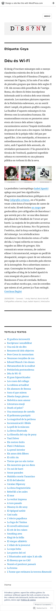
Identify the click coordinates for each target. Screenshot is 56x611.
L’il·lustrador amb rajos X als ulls (24, 556)
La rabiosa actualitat (18, 385)
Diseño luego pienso (18, 396)
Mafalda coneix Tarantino (21, 476)
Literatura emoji (16, 404)
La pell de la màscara (18, 427)
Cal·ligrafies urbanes (13, 301)
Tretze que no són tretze (20, 461)
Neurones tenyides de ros (20, 358)
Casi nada (12, 514)
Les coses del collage (18, 381)
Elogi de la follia (15, 537)
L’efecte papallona (17, 518)
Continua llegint (13, 291)
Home (7, 584)
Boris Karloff (43, 298)
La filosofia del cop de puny (21, 434)
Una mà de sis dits (17, 346)
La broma (12, 568)
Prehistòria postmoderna (20, 369)
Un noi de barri (15, 468)
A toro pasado (14, 503)
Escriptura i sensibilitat (19, 343)
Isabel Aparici (41, 188)
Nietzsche (45, 301)
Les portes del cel (16, 552)
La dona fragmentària (18, 488)
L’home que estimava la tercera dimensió (29, 571)
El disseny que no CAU (19, 560)
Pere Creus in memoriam (20, 354)
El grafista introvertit (18, 339)
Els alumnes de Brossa (19, 388)
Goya (25, 301)
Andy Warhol (31, 298)
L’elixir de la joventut (18, 545)
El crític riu (13, 457)
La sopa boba (14, 549)
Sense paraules (15, 472)
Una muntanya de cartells (21, 411)
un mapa (36, 207)
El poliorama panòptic (19, 415)
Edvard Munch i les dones (21, 362)
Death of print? (15, 407)
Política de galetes (28, 600)
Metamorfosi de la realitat (21, 366)
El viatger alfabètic (17, 541)
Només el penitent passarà (21, 564)
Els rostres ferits (16, 442)
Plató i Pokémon (16, 446)
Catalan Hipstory (16, 484)
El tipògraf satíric (16, 510)
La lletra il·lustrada (17, 430)
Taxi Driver (13, 438)
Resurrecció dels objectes (20, 350)
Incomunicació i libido (19, 423)
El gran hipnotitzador (18, 377)
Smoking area (14, 533)
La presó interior (16, 449)
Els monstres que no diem (21, 465)
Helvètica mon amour (18, 400)
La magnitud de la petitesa (21, 419)
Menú (47, 16)
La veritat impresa (17, 499)
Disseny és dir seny (17, 507)
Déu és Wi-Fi (17, 60)
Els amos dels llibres (18, 453)
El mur (10, 495)
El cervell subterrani (18, 526)
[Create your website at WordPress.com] (28, 3)
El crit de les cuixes (17, 529)
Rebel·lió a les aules (17, 491)
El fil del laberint (16, 480)
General (19, 298)
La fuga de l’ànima (17, 522)
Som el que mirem (17, 392)
